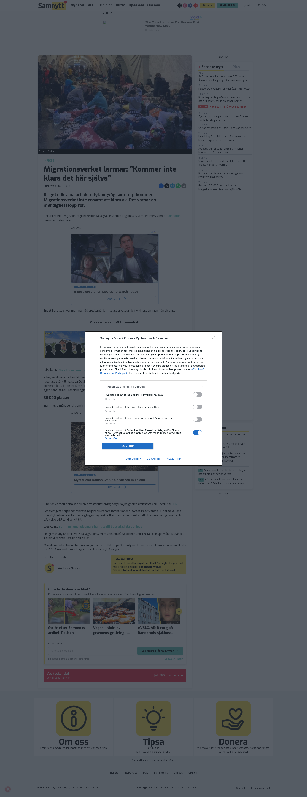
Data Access (153, 458)
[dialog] (153, 399)
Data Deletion (133, 458)
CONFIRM (127, 446)
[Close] (215, 338)
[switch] (197, 394)
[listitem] (153, 387)
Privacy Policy (173, 458)
